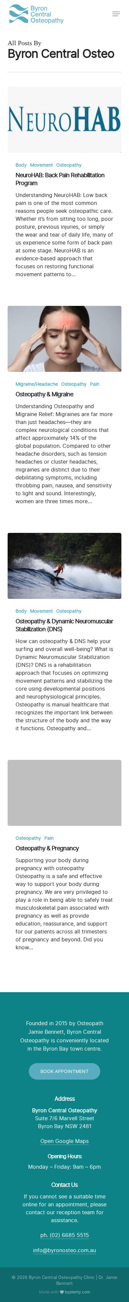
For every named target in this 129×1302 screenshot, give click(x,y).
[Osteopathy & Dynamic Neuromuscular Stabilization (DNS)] (64, 566)
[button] (116, 14)
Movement (41, 165)
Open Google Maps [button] (64, 1141)
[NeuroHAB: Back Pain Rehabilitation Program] (64, 120)
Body (21, 165)
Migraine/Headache (37, 384)
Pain (94, 384)
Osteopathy (69, 165)
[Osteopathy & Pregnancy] (64, 793)
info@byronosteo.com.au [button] (64, 1250)
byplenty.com (77, 1291)
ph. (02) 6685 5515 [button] (64, 1235)
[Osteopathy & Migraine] (64, 339)
